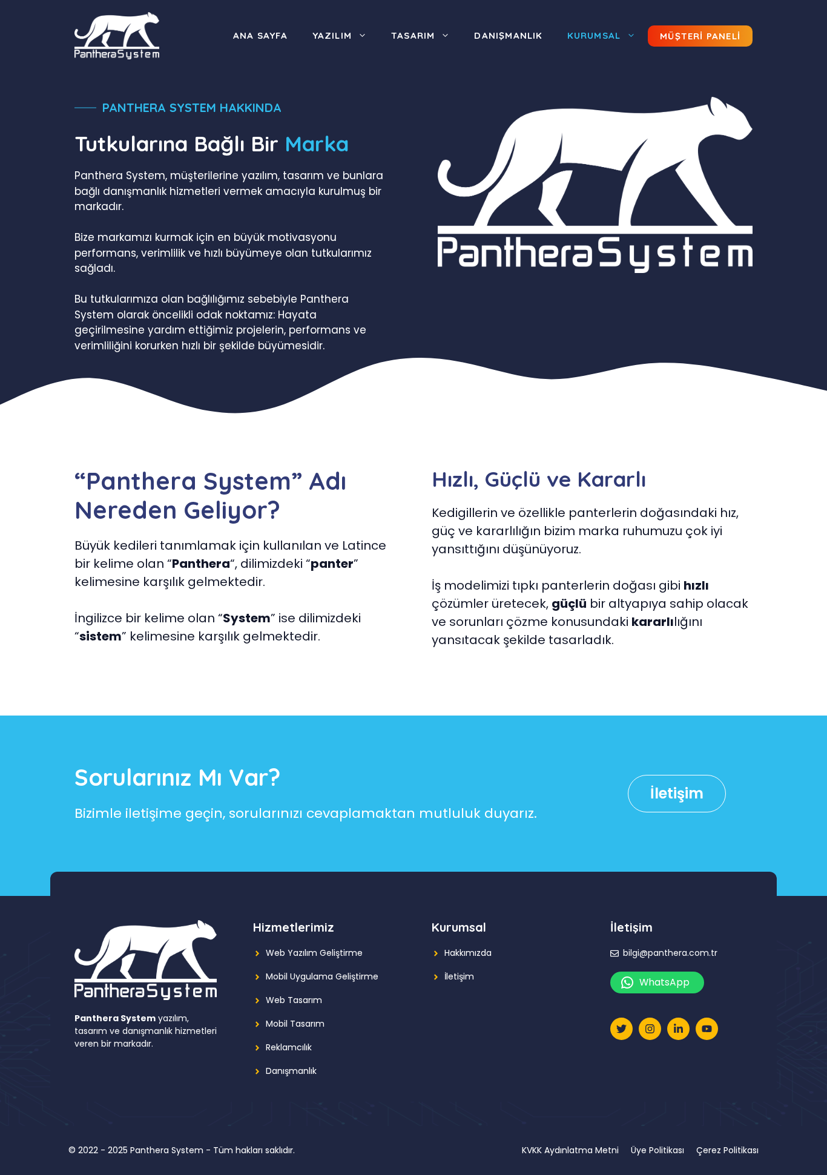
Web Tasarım (294, 1000)
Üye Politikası (657, 1150)
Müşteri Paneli (700, 36)
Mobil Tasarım (295, 1024)
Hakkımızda (468, 953)
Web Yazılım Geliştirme (314, 953)
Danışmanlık (508, 35)
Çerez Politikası (727, 1150)
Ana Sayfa (260, 35)
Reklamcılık (289, 1047)
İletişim (676, 793)
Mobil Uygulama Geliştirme (322, 976)
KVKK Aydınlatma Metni (570, 1150)
